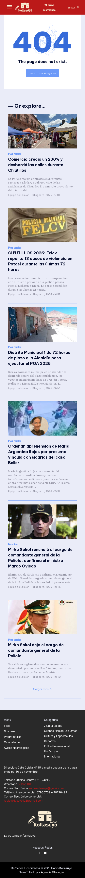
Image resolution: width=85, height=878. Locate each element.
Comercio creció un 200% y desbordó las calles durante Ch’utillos (35, 165)
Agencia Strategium (53, 872)
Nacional (14, 544)
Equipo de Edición (18, 195)
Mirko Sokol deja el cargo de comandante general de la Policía (36, 650)
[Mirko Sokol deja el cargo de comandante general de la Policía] (42, 617)
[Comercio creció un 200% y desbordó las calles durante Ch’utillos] (42, 131)
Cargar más (41, 689)
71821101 (25, 784)
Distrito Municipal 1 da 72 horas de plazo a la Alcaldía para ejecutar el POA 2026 (39, 358)
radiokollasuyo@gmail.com (46, 788)
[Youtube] (45, 853)
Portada (14, 154)
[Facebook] (40, 853)
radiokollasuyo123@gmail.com (23, 800)
